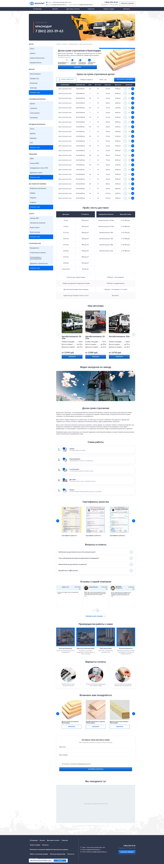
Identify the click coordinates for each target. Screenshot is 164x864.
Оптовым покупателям (57, 854)
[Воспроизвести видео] (95, 386)
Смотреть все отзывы (94, 616)
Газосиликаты (35, 113)
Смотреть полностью (64, 57)
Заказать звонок (127, 3)
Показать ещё (35, 92)
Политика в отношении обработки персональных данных (49, 849)
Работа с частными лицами (39, 854)
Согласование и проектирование (36, 258)
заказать (71, 726)
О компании (37, 9)
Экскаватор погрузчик (37, 223)
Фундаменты (34, 248)
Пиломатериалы (73, 44)
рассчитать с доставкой (125, 79)
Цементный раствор (37, 58)
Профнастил (34, 78)
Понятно (60, 860)
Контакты (126, 9)
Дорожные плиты (36, 172)
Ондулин (33, 198)
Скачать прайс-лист (67, 79)
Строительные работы (38, 252)
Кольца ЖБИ (34, 163)
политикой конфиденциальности (80, 764)
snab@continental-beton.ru (86, 4)
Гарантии (91, 9)
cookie (49, 860)
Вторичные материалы (38, 188)
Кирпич (32, 103)
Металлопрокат (35, 74)
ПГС (31, 143)
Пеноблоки (34, 117)
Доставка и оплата (73, 9)
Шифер (32, 193)
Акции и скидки (109, 9)
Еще (85, 596)
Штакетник (33, 83)
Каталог (55, 9)
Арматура (33, 88)
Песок (32, 129)
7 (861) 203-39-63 (111, 2)
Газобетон (33, 108)
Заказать (77, 67)
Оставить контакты (95, 769)
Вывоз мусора (35, 232)
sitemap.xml (70, 854)
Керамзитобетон (35, 62)
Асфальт (33, 202)
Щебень (33, 133)
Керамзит (33, 138)
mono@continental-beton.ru (59, 4)
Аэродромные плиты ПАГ (39, 168)
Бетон (32, 48)
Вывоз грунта (34, 227)
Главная (58, 44)
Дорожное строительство (39, 263)
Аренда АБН (34, 218)
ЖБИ (32, 158)
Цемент (32, 53)
